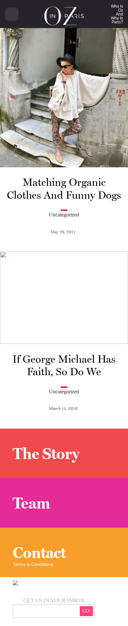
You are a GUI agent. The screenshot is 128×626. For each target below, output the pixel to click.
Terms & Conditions (33, 564)
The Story (46, 453)
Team (31, 502)
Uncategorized (64, 214)
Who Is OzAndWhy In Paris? (117, 14)
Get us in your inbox (53, 600)
